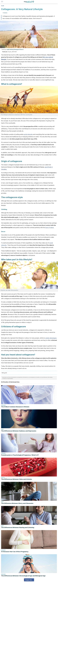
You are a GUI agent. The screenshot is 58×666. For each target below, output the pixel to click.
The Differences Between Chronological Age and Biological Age (23, 576)
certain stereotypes (51, 338)
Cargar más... (29, 580)
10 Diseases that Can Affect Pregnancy (14, 551)
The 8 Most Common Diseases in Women (15, 407)
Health (2, 5)
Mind (2, 429)
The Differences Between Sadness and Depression (18, 431)
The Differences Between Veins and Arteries (16, 479)
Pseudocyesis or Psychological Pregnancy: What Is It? (20, 455)
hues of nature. (49, 227)
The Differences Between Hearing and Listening (17, 527)
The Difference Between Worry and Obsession (17, 503)
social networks (28, 134)
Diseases (3, 405)
